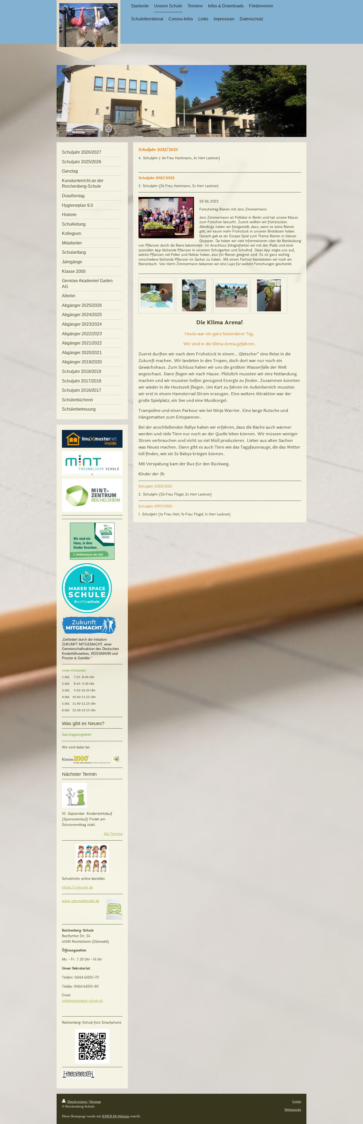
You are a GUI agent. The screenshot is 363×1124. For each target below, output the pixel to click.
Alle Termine (113, 834)
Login (296, 1101)
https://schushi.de (77, 887)
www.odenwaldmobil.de (80, 901)
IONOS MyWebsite (115, 1116)
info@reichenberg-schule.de (82, 1000)
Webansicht (292, 1110)
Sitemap (95, 1102)
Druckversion (77, 1102)
